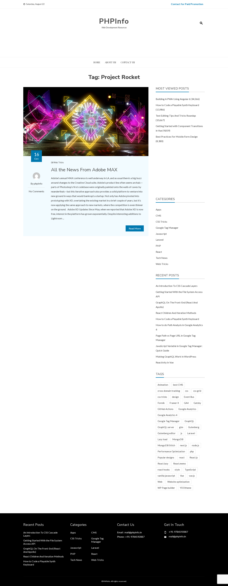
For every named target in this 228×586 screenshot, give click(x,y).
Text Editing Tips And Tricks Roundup (176, 115)
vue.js (192, 475)
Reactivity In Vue (165, 362)
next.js (183, 445)
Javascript (161, 233)
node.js (195, 445)
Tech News (162, 257)
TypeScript (190, 469)
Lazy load (162, 439)
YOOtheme (185, 487)
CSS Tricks (161, 221)
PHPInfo (114, 21)
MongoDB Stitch (166, 445)
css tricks (162, 396)
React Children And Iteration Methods (176, 312)
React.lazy (163, 463)
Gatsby (197, 402)
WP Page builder (166, 487)
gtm (181, 427)
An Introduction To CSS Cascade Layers (176, 285)
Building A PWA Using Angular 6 (173, 98)
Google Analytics (187, 409)
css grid (197, 390)
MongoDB (177, 439)
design (175, 396)
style (177, 469)
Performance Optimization (171, 451)
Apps (158, 209)
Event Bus (189, 396)
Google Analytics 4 (167, 415)
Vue (182, 475)
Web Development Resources (114, 27)
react (182, 457)
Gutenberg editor (167, 433)
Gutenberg (193, 427)
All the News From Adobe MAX (84, 170)
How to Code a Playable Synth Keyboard (177, 105)
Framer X (174, 402)
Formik (161, 402)
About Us (110, 62)
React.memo (179, 463)
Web (160, 481)
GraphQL (189, 421)
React (159, 251)
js (181, 433)
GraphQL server (166, 427)
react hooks (164, 469)
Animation (163, 384)
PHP (158, 245)
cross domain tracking (169, 390)
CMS (158, 215)
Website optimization (178, 481)
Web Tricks (59, 162)
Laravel (159, 239)
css (186, 390)
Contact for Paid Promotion (187, 3)
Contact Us (128, 62)
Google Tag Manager (167, 227)
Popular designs (166, 457)
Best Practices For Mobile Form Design (177, 136)
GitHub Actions (165, 409)
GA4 (186, 402)
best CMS (178, 384)
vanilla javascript (166, 475)
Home (96, 62)
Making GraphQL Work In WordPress (176, 356)
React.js (194, 457)
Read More (135, 228)
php (192, 451)
